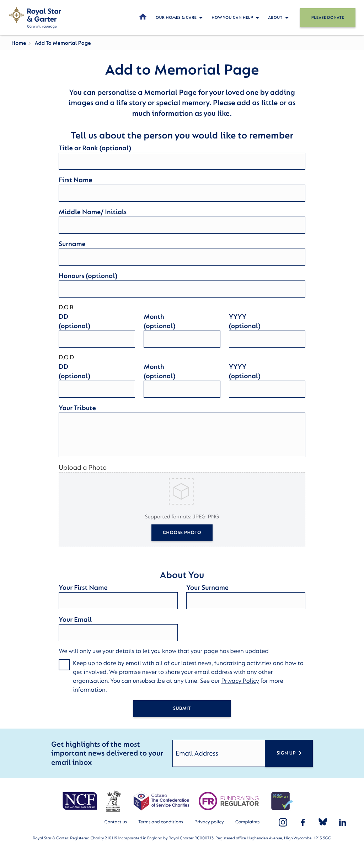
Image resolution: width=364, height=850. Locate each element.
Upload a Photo (83, 467)
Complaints (247, 822)
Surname (72, 244)
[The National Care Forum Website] (80, 801)
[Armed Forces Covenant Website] (113, 801)
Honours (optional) (88, 276)
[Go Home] (35, 17)
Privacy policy (209, 822)
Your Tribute (77, 408)
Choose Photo (182, 533)
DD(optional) (74, 321)
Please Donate (327, 17)
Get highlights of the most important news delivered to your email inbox (107, 753)
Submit (182, 708)
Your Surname (207, 587)
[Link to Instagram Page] (283, 822)
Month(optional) (159, 321)
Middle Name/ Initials (93, 212)
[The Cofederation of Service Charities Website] (161, 801)
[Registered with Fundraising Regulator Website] (229, 801)
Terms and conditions (160, 822)
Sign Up (286, 753)
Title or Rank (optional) (95, 148)
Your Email (75, 619)
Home (18, 43)
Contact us (116, 822)
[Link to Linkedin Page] (343, 822)
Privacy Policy (240, 681)
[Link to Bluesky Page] (323, 822)
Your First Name (83, 587)
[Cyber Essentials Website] (282, 801)
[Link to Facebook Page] (303, 822)
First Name (75, 180)
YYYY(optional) (245, 321)
